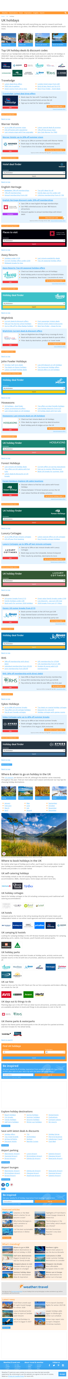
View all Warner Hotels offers (58, 152)
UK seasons (9, 777)
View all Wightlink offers (59, 346)
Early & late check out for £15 (49, 86)
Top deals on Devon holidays (15, 367)
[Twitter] (7, 1185)
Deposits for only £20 (46, 710)
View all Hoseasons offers (59, 431)
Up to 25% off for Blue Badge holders (19, 326)
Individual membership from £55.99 (18, 666)
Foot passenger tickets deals (49, 321)
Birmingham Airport (34, 1156)
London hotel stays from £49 (49, 84)
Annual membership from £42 (16, 195)
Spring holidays (32, 1115)
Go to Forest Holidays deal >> (55, 496)
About (7, 1365)
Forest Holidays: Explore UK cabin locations (23, 481)
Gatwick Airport (55, 1154)
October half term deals (14, 365)
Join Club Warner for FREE (47, 132)
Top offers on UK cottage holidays (18, 710)
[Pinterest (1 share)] (11, 1185)
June (28, 806)
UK (7, 16)
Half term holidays (12, 1122)
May (28, 803)
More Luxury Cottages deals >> (10, 567)
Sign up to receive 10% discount (50, 469)
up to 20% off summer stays (15, 127)
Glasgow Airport (55, 1156)
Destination (6, 170)
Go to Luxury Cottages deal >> (54, 559)
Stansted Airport (11, 1156)
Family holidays (10, 1120)
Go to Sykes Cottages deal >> (54, 730)
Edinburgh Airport (34, 1158)
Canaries (39, 1365)
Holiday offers (10, 1134)
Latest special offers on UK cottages (51, 537)
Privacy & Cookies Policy (16, 1376)
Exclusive (10, 214)
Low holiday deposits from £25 (49, 408)
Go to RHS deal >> (58, 686)
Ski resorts (53, 1122)
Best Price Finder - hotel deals (49, 89)
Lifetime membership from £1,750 (51, 195)
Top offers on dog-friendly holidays (51, 406)
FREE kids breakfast (12, 86)
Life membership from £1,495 (49, 664)
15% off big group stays (47, 130)
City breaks (9, 1117)
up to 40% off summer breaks (16, 707)
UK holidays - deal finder (14, 406)
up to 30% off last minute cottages (18, 537)
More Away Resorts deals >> (9, 288)
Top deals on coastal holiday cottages (52, 707)
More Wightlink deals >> (8, 351)
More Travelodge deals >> (9, 114)
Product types (49, 1049)
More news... (6, 1327)
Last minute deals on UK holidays (17, 411)
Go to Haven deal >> (57, 621)
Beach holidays (10, 1115)
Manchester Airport (12, 1154)
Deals (21, 13)
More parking (5, 1162)
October (52, 806)
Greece (39, 1366)
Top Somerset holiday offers (48, 367)
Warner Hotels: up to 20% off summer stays (23, 137)
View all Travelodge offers (59, 109)
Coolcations (53, 1117)
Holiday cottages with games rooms (51, 712)
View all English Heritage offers (58, 220)
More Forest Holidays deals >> (10, 504)
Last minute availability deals (49, 258)
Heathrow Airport (33, 1175)
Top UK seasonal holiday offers (49, 261)
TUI (28, 1134)
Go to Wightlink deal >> (56, 344)
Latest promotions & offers (15, 408)
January (7, 803)
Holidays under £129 (12, 258)
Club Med (52, 1141)
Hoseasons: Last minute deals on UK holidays (24, 416)
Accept (62, 1374)
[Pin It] (4, 854)
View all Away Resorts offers (58, 283)
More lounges (5, 1179)
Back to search (7, 1040)
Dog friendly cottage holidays (49, 539)
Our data (17, 1365)
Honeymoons (54, 1115)
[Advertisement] (34, 6)
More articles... (7, 1238)
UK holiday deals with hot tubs (49, 411)
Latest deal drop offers (13, 84)
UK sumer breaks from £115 (15, 598)
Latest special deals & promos (49, 127)
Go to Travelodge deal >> (56, 106)
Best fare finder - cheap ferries (49, 326)
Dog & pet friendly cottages (15, 712)
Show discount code (51, 218)
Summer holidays (33, 1117)
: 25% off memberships (17, 190)
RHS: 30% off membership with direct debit (23, 673)
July (28, 808)
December (52, 810)
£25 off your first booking (14, 539)
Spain (38, 1368)
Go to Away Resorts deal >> (55, 281)
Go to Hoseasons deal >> (56, 428)
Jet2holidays (31, 1137)
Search (42, 13)
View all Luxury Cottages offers (58, 562)
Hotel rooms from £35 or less (16, 89)
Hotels (29, 1368)
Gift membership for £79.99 (48, 661)
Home (3, 16)
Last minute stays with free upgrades (19, 132)
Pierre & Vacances (55, 1137)
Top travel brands (11, 1137)
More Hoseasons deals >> (9, 436)
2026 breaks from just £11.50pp (50, 603)
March (7, 808)
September (53, 803)
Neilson (29, 1139)
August (29, 810)
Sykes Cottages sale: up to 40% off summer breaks (26, 717)
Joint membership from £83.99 (16, 669)
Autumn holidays (33, 1120)
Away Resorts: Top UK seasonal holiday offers (24, 268)
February (8, 806)
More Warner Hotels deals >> (10, 158)
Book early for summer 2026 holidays (19, 603)
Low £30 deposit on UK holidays (50, 365)
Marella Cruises (32, 1141)
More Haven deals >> (7, 629)
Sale (10, 107)
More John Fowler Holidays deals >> (11, 373)
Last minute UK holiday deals (16, 467)
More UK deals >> (6, 764)
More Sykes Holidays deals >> (10, 738)
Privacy (7, 1368)
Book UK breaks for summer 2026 (50, 471)
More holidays (6, 1126)
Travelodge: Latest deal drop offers (19, 93)
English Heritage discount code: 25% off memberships (28, 200)
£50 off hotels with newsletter (16, 130)
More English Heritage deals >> (10, 226)
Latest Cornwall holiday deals (16, 370)
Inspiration (28, 13)
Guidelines (17, 1368)
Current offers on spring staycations (51, 467)
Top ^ (3, 1189)
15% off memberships (13, 193)
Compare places (55, 1120)
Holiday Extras (54, 1134)
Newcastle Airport (55, 1158)
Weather (5, 13)
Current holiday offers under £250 (17, 261)
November (53, 808)
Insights (35, 13)
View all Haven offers (60, 623)
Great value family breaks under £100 (52, 598)
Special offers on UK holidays (49, 370)
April (6, 810)
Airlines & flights (11, 1139)
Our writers (18, 1366)
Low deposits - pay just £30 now (50, 601)
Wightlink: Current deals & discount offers (22, 331)
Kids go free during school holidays (18, 324)
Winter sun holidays (34, 1122)
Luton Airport (32, 1154)
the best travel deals (17, 1291)
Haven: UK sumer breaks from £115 (19, 608)
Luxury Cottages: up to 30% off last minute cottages (27, 544)
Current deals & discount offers (16, 321)
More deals (5, 1145)
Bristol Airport (10, 1158)
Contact (8, 1366)
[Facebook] (3, 1185)
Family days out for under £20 (49, 193)
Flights (29, 1366)
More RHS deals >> (7, 694)
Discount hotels (11, 1141)
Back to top (5, 119)
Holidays (30, 1365)
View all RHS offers (60, 689)
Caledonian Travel (55, 1139)
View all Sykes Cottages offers (58, 732)
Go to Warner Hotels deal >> (55, 150)
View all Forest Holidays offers (58, 499)
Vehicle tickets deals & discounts (50, 324)
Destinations (13, 13)
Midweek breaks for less (14, 263)
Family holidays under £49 (14, 601)
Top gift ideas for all (45, 190)
